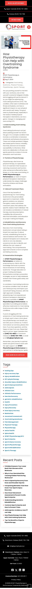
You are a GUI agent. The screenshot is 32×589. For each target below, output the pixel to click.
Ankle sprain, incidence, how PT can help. (16, 511)
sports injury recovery (13, 442)
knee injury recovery (12, 411)
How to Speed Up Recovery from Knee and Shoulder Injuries (16, 482)
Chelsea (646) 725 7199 (17, 14)
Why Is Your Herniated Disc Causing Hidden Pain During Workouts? (15, 475)
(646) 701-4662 (10, 334)
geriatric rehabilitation (13, 399)
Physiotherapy (8, 87)
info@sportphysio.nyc (15, 338)
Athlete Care (9, 391)
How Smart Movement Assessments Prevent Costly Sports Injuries (15, 495)
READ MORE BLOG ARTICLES (15, 355)
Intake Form (16, 20)
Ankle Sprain (9, 388)
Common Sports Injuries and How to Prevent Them (15, 506)
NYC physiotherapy (12, 379)
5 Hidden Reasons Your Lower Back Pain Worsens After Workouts (15, 468)
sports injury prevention (13, 385)
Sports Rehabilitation (13, 448)
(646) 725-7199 (16, 336)
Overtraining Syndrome (13, 419)
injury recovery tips (12, 373)
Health (7, 402)
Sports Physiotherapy (13, 445)
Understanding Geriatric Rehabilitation (14, 501)
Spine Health (9, 433)
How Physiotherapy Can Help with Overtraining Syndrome (15, 516)
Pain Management (11, 422)
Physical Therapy (17, 85)
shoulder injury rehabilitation (16, 382)
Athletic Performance (13, 393)
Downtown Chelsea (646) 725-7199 (17, 540)
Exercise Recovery (11, 396)
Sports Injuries (10, 439)
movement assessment (13, 416)
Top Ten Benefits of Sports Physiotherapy (14, 521)
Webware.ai (25, 585)
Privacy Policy (16, 580)
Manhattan (9, 413)
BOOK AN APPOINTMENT (16, 3)
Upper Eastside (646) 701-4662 (17, 9)
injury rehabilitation (12, 376)
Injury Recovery (10, 408)
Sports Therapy (19, 87)
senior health (10, 430)
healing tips (9, 371)
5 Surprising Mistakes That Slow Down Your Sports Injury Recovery (16, 488)
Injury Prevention (11, 405)
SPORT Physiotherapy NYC (14, 436)
